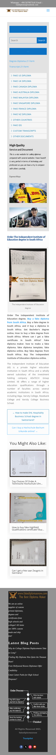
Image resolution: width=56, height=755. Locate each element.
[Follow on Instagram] (30, 747)
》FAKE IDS (16, 125)
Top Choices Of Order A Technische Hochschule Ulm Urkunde (26, 482)
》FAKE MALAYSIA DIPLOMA (24, 97)
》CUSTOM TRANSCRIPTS (23, 130)
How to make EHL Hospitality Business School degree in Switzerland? (28, 416)
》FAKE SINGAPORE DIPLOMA (25, 103)
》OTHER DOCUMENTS (22, 136)
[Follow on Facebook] (21, 747)
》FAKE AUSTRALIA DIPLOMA (25, 92)
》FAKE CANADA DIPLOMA (24, 86)
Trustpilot (28, 738)
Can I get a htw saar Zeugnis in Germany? (27, 571)
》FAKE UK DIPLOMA (21, 81)
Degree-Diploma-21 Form (21, 61)
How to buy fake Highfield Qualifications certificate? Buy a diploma (28, 528)
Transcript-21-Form (19, 66)
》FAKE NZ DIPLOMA (21, 114)
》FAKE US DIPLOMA (21, 75)
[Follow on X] (25, 747)
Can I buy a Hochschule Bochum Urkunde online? (28, 429)
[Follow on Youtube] (34, 747)
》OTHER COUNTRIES (21, 119)
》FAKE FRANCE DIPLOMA (23, 108)
